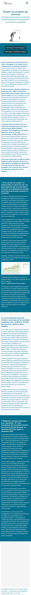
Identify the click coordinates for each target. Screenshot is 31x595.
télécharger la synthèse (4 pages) (15, 51)
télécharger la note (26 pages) (15, 48)
